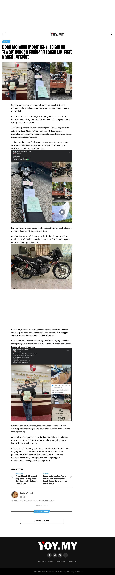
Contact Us (72, 561)
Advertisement (61, 561)
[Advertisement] (57, 15)
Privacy (50, 561)
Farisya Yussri (26, 493)
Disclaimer (42, 561)
